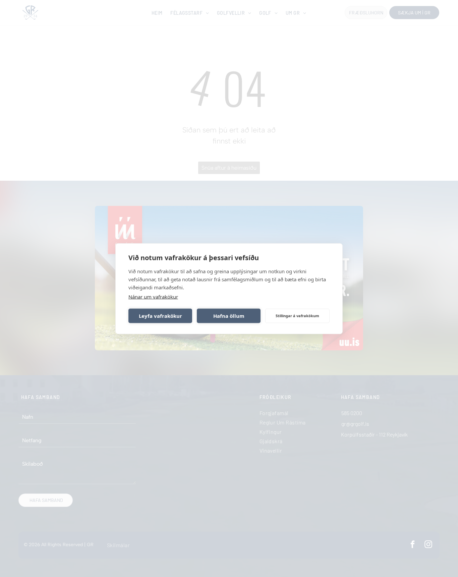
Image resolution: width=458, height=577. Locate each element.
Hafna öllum (228, 315)
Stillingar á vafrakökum (297, 315)
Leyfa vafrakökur (160, 315)
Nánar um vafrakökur (153, 296)
